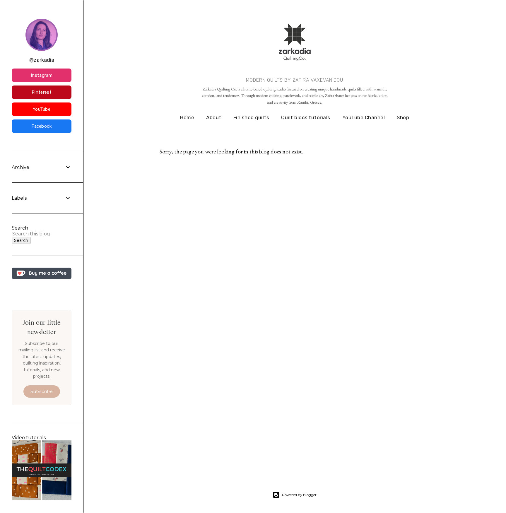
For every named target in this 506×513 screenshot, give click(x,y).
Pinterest (42, 92)
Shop (403, 117)
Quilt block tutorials (305, 117)
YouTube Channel (363, 117)
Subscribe (41, 391)
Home (187, 117)
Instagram (41, 75)
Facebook (41, 126)
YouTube (41, 109)
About (213, 117)
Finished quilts (251, 117)
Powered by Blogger (299, 495)
